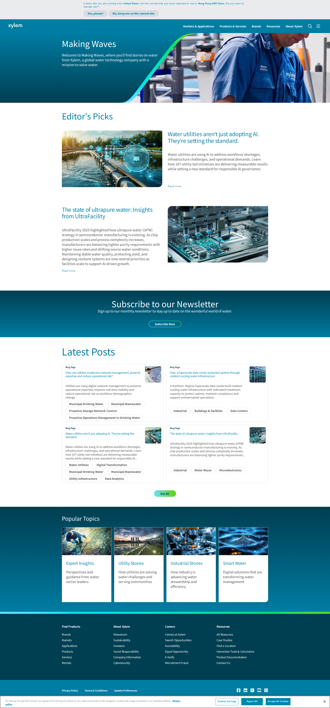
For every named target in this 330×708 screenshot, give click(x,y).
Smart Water (234, 563)
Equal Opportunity (176, 651)
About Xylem (294, 26)
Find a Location (226, 646)
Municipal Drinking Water (86, 404)
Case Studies (224, 640)
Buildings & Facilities (209, 411)
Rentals (66, 663)
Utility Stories (131, 563)
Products (67, 651)
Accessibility (172, 646)
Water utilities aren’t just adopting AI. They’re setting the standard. (213, 137)
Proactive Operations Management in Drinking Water (104, 418)
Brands (256, 26)
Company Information (127, 657)
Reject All (252, 701)
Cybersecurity (121, 663)
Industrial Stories (186, 563)
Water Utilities (79, 465)
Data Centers (239, 411)
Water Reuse (203, 470)
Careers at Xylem (175, 634)
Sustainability (121, 640)
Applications (69, 646)
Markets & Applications (198, 26)
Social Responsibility (126, 651)
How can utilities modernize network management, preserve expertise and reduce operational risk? (102, 374)
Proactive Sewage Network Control (93, 411)
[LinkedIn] (245, 690)
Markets (67, 640)
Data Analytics (114, 478)
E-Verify (169, 657)
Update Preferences (125, 690)
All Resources (225, 634)
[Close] (324, 701)
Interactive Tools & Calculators (235, 651)
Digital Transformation (112, 465)
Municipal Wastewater (126, 404)
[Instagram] (266, 690)
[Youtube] (259, 690)
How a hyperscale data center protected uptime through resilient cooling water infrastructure (205, 374)
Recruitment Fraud (176, 663)
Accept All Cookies (278, 701)
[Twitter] (252, 690)
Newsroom (120, 634)
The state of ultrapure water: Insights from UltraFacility (107, 212)
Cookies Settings (226, 701)
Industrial (180, 411)
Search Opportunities (178, 640)
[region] (165, 702)
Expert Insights (80, 563)
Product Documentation (232, 657)
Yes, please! (95, 13)
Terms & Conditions (96, 690)
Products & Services (233, 26)
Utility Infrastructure (83, 478)
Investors (119, 646)
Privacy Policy (70, 690)
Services (67, 657)
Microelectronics (230, 470)
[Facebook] (238, 690)
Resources (273, 26)
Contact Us (223, 663)
